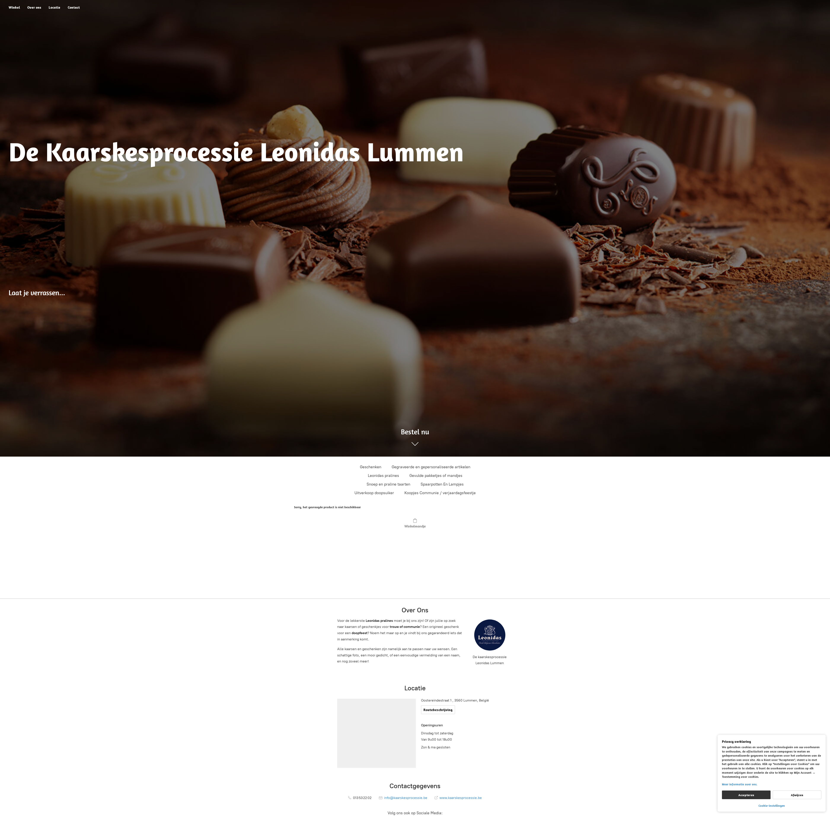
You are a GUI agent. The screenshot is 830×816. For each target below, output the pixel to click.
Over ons (34, 7)
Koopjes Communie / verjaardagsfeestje (440, 493)
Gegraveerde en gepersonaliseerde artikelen (431, 467)
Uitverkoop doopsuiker (374, 493)
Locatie (54, 7)
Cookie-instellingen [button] (771, 805)
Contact (74, 7)
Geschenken (370, 467)
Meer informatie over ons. (739, 784)
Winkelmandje (415, 526)
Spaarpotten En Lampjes (442, 484)
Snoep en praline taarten (388, 484)
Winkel (14, 7)
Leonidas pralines (383, 475)
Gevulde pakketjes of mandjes (435, 475)
